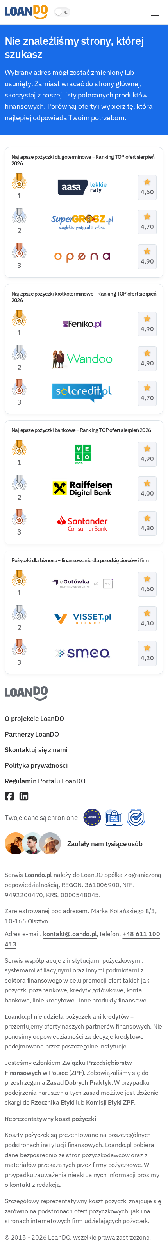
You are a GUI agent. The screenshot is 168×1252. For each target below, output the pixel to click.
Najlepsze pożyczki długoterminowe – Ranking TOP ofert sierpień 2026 (82, 160)
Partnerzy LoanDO (32, 734)
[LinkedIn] (24, 797)
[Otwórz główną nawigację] (155, 12)
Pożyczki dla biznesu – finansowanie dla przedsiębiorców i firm (79, 560)
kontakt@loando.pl (70, 934)
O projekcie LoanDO (34, 718)
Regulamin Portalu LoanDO (45, 781)
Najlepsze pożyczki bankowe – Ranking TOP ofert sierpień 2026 (81, 430)
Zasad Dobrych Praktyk (78, 1082)
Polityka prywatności (36, 765)
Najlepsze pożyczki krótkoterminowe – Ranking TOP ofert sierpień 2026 (84, 297)
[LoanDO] (26, 12)
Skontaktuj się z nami (36, 749)
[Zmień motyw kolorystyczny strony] (62, 12)
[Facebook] (9, 797)
